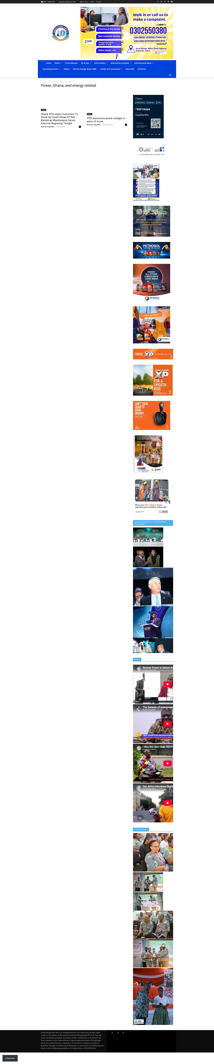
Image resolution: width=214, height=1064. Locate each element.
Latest (43, 110)
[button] (170, 75)
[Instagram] (161, 1)
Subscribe (10, 1058)
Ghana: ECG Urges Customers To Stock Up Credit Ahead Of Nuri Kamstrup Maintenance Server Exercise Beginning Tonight (59, 119)
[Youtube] (171, 1)
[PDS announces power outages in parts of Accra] (107, 102)
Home (43, 82)
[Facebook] (158, 1)
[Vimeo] (168, 1)
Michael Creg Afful (47, 127)
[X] (164, 1)
